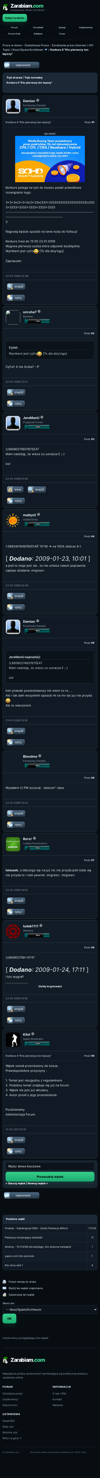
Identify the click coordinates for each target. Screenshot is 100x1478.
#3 (92, 439)
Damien (29, 101)
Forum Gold (14, 33)
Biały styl (8, 1426)
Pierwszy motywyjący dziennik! (24, 1237)
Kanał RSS (9, 1420)
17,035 (92, 1228)
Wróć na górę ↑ (12, 1438)
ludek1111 (30, 926)
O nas (62, 33)
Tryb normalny (33, 77)
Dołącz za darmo (14, 17)
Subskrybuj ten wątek (21, 1294)
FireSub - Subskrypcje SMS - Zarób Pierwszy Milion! (36, 1228)
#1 (93, 122)
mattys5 (29, 515)
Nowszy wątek (37, 1183)
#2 (92, 333)
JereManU (31, 418)
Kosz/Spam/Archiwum (28, 49)
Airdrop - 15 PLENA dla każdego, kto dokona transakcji (38, 1246)
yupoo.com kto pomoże (19, 1256)
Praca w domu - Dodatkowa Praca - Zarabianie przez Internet (44, 45)
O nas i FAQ (59, 1393)
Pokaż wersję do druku (22, 1281)
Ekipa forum (10, 1405)
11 (92, 1237)
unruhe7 (30, 312)
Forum (14, 27)
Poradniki (38, 27)
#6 (92, 777)
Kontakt (57, 1399)
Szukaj (62, 27)
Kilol (26, 1034)
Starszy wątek (16, 1183)
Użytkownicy (86, 27)
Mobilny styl (10, 1432)
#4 (92, 536)
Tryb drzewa (14, 77)
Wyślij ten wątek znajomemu (26, 1288)
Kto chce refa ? (14, 1265)
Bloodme (30, 756)
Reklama (38, 33)
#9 (92, 1055)
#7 (92, 860)
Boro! (27, 839)
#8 (92, 947)
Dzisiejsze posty (13, 1393)
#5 (92, 642)
